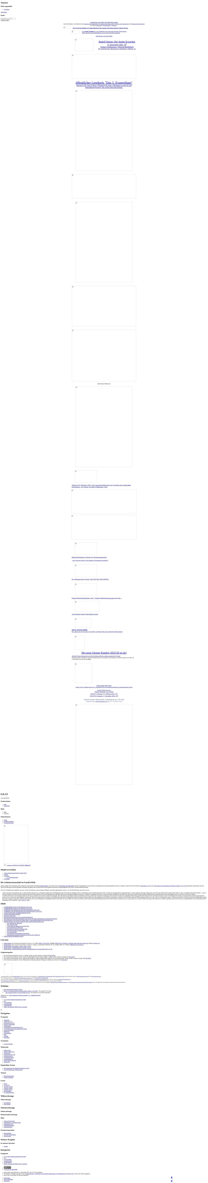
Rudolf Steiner (7, 943)
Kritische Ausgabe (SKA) (40, 979)
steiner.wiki (141, 24)
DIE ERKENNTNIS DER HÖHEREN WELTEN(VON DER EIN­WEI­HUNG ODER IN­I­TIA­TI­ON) (30, 919)
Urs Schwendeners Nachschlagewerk (81, 982)
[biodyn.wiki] (118, 24)
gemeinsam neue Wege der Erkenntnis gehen (104, 22)
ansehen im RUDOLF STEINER (18, 865)
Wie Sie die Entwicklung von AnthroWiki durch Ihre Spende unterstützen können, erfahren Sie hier (100, 28)
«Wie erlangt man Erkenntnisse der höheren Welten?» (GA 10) (169, 886)
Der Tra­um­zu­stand (12, 932)
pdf (69, 943)
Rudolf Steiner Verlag (60, 976)
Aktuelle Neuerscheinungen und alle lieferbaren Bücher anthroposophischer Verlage (96, 656)
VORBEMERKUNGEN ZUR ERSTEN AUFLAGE (18, 907)
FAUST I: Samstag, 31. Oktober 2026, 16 (104, 694)
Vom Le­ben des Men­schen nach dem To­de (18, 926)
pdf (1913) (72, 957)
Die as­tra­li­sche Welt (12, 924)
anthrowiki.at (95, 24)
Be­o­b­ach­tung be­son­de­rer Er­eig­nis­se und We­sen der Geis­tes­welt (23, 935)
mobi (78, 943)
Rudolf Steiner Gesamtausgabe (45, 976)
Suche (3, 15)
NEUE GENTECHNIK (79, 630)
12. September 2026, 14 (117, 45)
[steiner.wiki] (134, 24)
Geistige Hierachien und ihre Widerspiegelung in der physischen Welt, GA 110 (32, 949)
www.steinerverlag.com (96, 976)
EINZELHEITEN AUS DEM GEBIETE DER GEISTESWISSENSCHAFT (24, 921)
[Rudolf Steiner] (8, 973)
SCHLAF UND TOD (9, 916)
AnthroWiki (4, 12)
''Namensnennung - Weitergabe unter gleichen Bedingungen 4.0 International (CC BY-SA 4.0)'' (49, 1173)
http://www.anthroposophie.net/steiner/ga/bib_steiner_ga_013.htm (21, 991)
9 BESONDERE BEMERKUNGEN (13, 936)
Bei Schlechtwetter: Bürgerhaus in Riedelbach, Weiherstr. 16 (117, 49)
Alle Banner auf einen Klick (104, 36)
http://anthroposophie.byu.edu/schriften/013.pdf (18, 992)
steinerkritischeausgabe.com (64, 979)
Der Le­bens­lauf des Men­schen (15, 927)
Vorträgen (113, 25)
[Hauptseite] (1, 1010)
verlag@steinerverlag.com (82, 976)
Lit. (20, 900)
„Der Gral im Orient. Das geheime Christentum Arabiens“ (90, 560)
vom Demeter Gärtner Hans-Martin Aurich (85, 614)
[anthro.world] (103, 24)
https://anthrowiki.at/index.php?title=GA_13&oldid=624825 (24, 995)
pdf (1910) (52, 955)
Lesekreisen (99, 25)
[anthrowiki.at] (87, 24)
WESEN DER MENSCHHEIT (12, 914)
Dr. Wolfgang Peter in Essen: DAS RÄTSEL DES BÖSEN (90, 579)
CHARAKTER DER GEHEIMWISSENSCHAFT (17, 913)
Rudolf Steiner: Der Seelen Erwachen (117, 41)
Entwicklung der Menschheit (66, 886)
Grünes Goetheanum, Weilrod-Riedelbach (116, 47)
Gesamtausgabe (8, 1004)
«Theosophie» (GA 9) (145, 886)
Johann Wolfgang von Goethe (104, 692)
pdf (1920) (88, 958)
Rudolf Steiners (44, 886)
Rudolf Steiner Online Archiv (41, 978)
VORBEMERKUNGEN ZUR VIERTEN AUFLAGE (18, 908)
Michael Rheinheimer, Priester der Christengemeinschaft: (89, 557)
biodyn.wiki (125, 24)
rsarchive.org (96, 943)
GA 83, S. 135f (25, 900)
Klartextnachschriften (24, 980)
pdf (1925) (64, 960)
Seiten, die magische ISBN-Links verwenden (15, 1007)
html (75, 943)
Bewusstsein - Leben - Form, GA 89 (21, 946)
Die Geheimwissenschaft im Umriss (13, 989)
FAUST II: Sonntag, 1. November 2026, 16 (104, 696)
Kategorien (3, 997)
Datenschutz (7, 1178)
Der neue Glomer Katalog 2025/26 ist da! (104, 652)
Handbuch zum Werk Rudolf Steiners (59, 982)
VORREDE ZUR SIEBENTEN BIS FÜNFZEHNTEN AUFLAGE (22, 910)
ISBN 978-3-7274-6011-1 (61, 943)
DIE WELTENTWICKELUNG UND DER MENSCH (18, 917)
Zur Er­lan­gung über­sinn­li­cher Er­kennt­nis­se (18, 933)
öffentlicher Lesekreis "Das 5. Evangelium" (104, 82)
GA (53, 976)
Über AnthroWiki (8, 1179)
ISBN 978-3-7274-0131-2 (77, 944)
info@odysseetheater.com (101, 701)
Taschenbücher (8, 1005)
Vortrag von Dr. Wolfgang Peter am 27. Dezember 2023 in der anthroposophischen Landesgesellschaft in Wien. (104, 687)
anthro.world (110, 24)
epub (81, 943)
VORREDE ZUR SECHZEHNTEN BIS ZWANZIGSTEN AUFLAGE (23, 911)
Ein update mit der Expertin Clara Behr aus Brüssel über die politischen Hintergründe (97, 632)
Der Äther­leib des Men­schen (14, 923)
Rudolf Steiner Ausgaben (8, 980)
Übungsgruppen (106, 25)
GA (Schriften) (8, 1002)
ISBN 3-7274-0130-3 (44, 943)
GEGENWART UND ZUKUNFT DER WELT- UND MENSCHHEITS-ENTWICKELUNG (28, 920)
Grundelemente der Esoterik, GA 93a (21, 947)
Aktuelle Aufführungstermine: (104, 690)
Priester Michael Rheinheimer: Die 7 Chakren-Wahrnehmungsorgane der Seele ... (97, 598)
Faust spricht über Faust (104, 685)
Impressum (7, 1181)
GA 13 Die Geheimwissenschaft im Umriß (15, 999)
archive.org (85, 943)
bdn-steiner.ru (23, 978)
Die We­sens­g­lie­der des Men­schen (15, 930)
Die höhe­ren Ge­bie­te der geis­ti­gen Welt (17, 929)
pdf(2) (72, 943)
